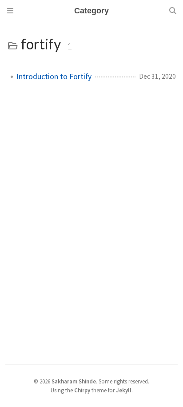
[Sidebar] (10, 10)
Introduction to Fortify (54, 76)
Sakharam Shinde (74, 381)
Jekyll (123, 390)
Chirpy (82, 390)
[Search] (173, 10)
